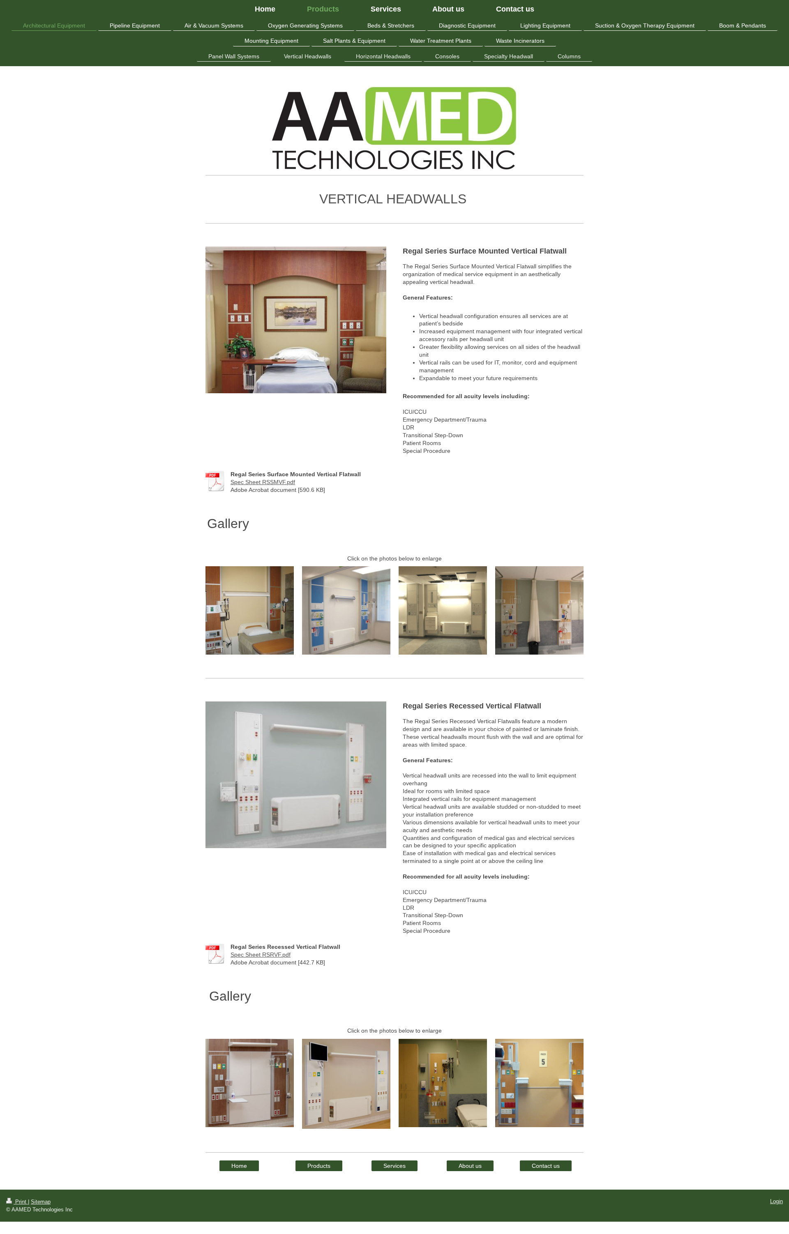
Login (776, 1201)
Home (239, 1165)
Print (21, 1202)
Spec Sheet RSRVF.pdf (261, 954)
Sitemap (41, 1202)
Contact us (546, 1165)
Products (318, 1165)
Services (394, 1165)
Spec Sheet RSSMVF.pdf (263, 482)
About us (470, 1165)
